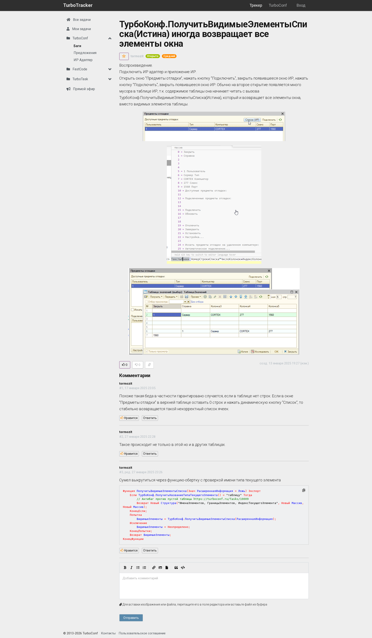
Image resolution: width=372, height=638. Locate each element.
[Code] (182, 567)
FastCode (79, 69)
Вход (301, 5)
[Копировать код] (303, 490)
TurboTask (80, 79)
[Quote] (176, 567)
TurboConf (278, 5)
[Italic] (131, 567)
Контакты (108, 633)
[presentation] (214, 578)
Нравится (131, 418)
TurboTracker (78, 5)
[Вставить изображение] (160, 567)
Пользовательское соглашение (142, 633)
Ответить (150, 418)
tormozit (137, 56)
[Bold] (125, 567)
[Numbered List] (144, 567)
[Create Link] (153, 567)
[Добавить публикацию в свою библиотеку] (124, 56)
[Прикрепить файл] (166, 567)
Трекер (256, 5)
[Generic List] (138, 567)
